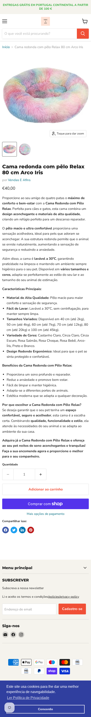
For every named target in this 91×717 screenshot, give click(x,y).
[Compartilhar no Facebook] (5, 530)
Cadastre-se (72, 608)
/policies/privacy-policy (63, 597)
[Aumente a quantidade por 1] (40, 474)
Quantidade (10, 464)
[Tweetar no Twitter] (14, 530)
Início (6, 47)
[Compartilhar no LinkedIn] (22, 530)
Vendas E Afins (19, 180)
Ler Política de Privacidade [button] (28, 698)
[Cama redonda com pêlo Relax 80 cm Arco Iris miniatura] (9, 149)
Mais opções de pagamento (45, 514)
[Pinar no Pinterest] (30, 530)
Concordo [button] (45, 709)
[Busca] (83, 34)
